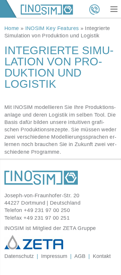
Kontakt (102, 256)
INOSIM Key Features (52, 28)
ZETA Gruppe (79, 228)
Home (11, 28)
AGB (79, 256)
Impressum (54, 256)
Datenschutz (19, 256)
